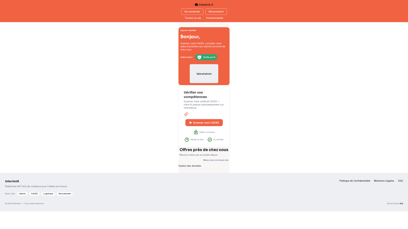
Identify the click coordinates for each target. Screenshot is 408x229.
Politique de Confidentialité (354, 180)
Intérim (22, 193)
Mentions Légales (384, 180)
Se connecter (192, 11)
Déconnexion (216, 11)
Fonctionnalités (214, 18)
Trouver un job (193, 18)
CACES (34, 193)
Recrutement (65, 193)
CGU (400, 180)
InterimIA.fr (205, 4)
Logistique (48, 193)
